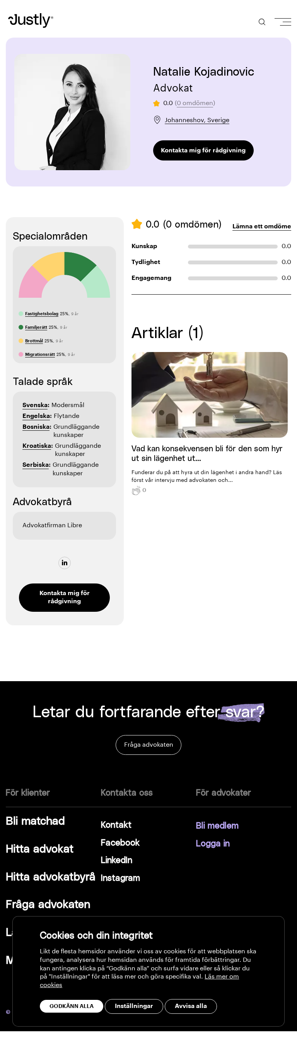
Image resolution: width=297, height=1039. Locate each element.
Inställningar (134, 1006)
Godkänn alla (72, 1006)
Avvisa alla (191, 1006)
